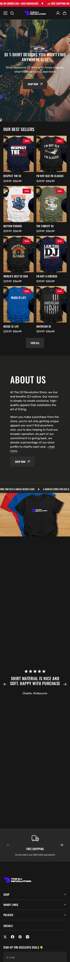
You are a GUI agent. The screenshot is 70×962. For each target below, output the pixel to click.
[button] (7, 684)
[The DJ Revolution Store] (35, 13)
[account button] (58, 13)
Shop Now (33, 84)
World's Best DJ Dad (15, 276)
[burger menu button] (5, 13)
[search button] (12, 13)
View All (35, 343)
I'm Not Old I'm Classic (50, 176)
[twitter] (5, 937)
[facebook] (12, 937)
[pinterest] (20, 937)
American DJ (43, 326)
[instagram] (27, 937)
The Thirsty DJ (45, 226)
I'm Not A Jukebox (46, 276)
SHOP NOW (20, 461)
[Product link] (18, 154)
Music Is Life (11, 326)
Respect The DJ (12, 176)
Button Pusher (12, 226)
